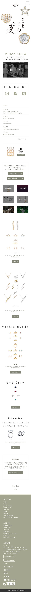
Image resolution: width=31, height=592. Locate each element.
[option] (15, 24)
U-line (15, 261)
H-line (5, 511)
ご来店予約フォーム (15, 173)
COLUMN (6, 570)
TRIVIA (5, 573)
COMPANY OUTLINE (10, 533)
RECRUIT (6, 535)
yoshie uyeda (15, 372)
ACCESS (6, 529)
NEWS (5, 563)
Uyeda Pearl (7, 507)
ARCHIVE (6, 576)
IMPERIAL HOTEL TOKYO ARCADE (14, 547)
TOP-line (15, 407)
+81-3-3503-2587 (12, 553)
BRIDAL (15, 447)
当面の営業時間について (15, 178)
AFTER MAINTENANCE (11, 517)
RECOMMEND (8, 566)
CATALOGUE (10, 560)
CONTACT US (10, 556)
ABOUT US (7, 528)
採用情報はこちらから (15, 473)
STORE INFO (7, 526)
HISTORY (6, 531)
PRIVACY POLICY (9, 537)
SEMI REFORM (8, 515)
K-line (15, 316)
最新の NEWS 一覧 (22, 139)
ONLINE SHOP (11, 579)
